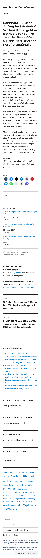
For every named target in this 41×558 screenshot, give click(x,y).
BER (26, 476)
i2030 (30, 493)
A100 (5, 472)
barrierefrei (6, 476)
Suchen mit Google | (11, 535)
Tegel (26, 505)
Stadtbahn (29, 502)
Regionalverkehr (21, 499)
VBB (8, 509)
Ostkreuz (27, 496)
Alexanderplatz (12, 472)
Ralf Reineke (10, 252)
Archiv (6, 457)
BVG (10, 481)
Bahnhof (32, 472)
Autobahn (21, 472)
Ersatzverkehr (28, 481)
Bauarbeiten (16, 476)
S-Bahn (21, 255)
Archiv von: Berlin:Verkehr (20, 7)
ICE (34, 493)
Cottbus (17, 481)
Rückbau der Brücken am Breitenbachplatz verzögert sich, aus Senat (20, 368)
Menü (6, 13)
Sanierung (31, 499)
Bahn (26, 472)
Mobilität (6, 496)
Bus (4, 481)
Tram (31, 505)
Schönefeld (11, 502)
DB (21, 481)
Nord (21, 496)
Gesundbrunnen (8, 493)
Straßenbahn (15, 505)
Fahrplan (5, 485)
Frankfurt (20, 489)
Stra (5, 505)
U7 (4, 509)
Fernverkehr (28, 485)
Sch (4, 502)
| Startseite (7, 520)
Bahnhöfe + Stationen (10, 255)
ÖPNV (14, 509)
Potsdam (7, 499)
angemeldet (16, 273)
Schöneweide (21, 502)
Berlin (33, 476)
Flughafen (10, 488)
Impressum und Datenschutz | (16, 530)
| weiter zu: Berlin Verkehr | (14, 525)
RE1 (13, 499)
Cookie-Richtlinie (27, 549)
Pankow (34, 496)
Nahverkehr (14, 496)
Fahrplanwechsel (16, 485)
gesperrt (26, 489)
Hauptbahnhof (21, 493)
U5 (35, 506)
